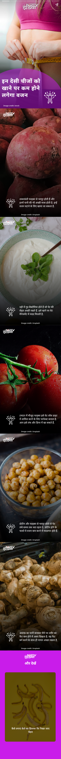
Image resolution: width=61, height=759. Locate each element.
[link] (30, 707)
